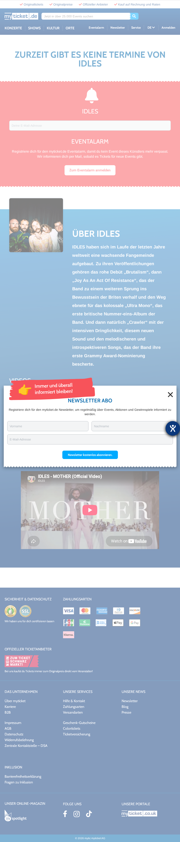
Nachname (101, 426)
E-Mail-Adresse (20, 439)
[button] (90, 455)
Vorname (16, 426)
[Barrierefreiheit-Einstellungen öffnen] (173, 428)
